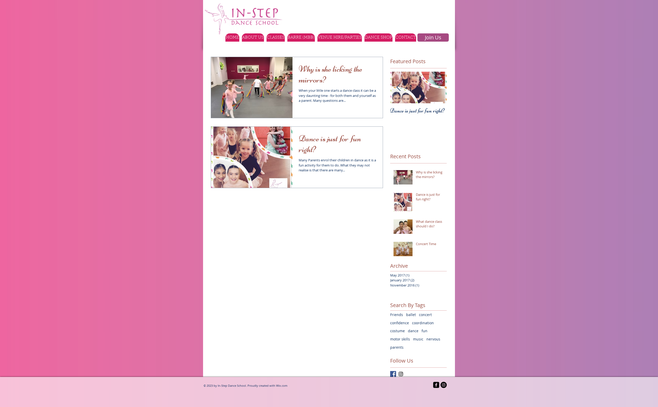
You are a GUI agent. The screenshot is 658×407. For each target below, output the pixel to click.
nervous (433, 339)
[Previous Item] (398, 87)
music (418, 339)
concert (425, 314)
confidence (399, 322)
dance (413, 330)
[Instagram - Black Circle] (444, 385)
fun (424, 330)
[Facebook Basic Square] (393, 374)
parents (397, 347)
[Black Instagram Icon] (401, 374)
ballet (411, 314)
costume (397, 330)
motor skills (400, 339)
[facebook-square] (436, 385)
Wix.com (281, 385)
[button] (276, 37)
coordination (423, 322)
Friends (396, 314)
